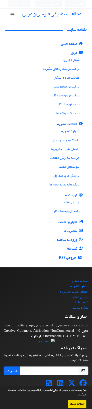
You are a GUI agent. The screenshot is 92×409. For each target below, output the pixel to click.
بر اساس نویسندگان (65, 95)
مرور (74, 52)
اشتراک (11, 370)
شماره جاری (71, 59)
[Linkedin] (60, 384)
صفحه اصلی (69, 43)
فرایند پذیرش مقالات (64, 157)
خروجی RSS (68, 257)
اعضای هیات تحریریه (65, 148)
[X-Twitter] (71, 384)
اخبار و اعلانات (68, 221)
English (74, 4)
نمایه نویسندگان (68, 104)
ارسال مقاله (71, 202)
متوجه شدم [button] (77, 403)
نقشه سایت (80, 307)
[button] (76, 395)
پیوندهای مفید (69, 166)
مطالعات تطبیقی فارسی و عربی (51, 13)
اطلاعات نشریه (67, 123)
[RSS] (49, 384)
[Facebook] (83, 384)
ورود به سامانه (47, 4)
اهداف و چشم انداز (66, 139)
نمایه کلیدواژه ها (67, 113)
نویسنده (71, 195)
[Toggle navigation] (12, 15)
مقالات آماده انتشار (66, 77)
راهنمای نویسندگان (65, 211)
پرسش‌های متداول (66, 175)
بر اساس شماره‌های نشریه (61, 68)
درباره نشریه (70, 131)
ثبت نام (17, 4)
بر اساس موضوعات (66, 86)
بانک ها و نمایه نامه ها (64, 184)
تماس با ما (70, 230)
